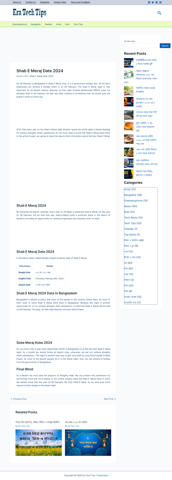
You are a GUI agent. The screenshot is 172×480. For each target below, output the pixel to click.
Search (165, 45)
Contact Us (31, 2)
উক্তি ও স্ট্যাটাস (131, 240)
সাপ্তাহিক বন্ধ (130, 302)
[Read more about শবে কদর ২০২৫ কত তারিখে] (88, 442)
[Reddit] (160, 2)
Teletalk (48, 24)
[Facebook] (149, 2)
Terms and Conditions (80, 2)
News (127, 206)
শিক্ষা (126, 291)
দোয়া (126, 274)
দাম (125, 262)
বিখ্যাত (127, 279)
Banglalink (36, 24)
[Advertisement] (63, 184)
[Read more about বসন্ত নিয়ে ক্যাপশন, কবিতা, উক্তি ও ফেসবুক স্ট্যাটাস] (38, 442)
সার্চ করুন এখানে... (130, 41)
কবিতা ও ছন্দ (129, 245)
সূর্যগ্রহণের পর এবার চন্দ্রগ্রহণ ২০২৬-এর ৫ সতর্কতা (145, 102)
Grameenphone (19, 24)
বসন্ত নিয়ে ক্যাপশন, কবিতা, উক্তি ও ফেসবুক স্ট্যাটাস (37, 422)
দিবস (28, 426)
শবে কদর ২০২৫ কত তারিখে (76, 422)
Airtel (58, 24)
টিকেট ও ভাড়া (129, 257)
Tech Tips (78, 24)
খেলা (126, 251)
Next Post (110, 399)
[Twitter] (153, 2)
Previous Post (18, 399)
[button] (159, 13)
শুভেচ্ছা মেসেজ (130, 296)
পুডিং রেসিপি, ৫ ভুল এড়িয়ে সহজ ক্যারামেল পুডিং (145, 127)
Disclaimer (44, 2)
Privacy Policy (60, 2)
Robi (67, 24)
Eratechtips (102, 475)
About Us (17, 2)
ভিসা (126, 285)
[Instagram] (157, 2)
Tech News (130, 217)
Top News (130, 234)
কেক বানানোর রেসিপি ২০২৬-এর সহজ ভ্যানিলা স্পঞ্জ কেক (146, 140)
